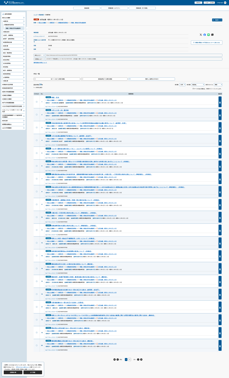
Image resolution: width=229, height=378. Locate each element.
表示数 (177, 84)
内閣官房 (52, 22)
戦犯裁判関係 (7, 56)
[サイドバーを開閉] (27, 29)
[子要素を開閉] (24, 17)
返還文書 (5, 46)
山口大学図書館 (7, 128)
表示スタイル (209, 84)
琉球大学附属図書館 (8, 91)
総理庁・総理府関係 (8, 38)
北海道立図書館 (7, 95)
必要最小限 (13, 372)
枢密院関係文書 (7, 42)
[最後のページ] (141, 359)
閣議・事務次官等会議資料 (78, 22)
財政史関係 (6, 60)
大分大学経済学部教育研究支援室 (12, 106)
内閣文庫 (5, 81)
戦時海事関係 (7, 74)
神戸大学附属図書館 (8, 102)
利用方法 (198, 2)
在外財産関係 (7, 63)
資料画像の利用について (40, 62)
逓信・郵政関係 (7, 53)
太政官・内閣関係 (8, 35)
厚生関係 (5, 67)
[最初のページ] (114, 359)
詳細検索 (41, 14)
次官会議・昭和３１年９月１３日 (107, 100)
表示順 (188, 84)
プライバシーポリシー (22, 367)
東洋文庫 (5, 120)
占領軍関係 (6, 77)
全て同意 (32, 372)
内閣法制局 (6, 31)
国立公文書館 (42, 22)
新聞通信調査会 (7, 124)
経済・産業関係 (7, 70)
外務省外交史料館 (7, 84)
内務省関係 (6, 49)
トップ (35, 14)
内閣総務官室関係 (63, 22)
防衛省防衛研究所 (7, 88)
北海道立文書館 (7, 99)
